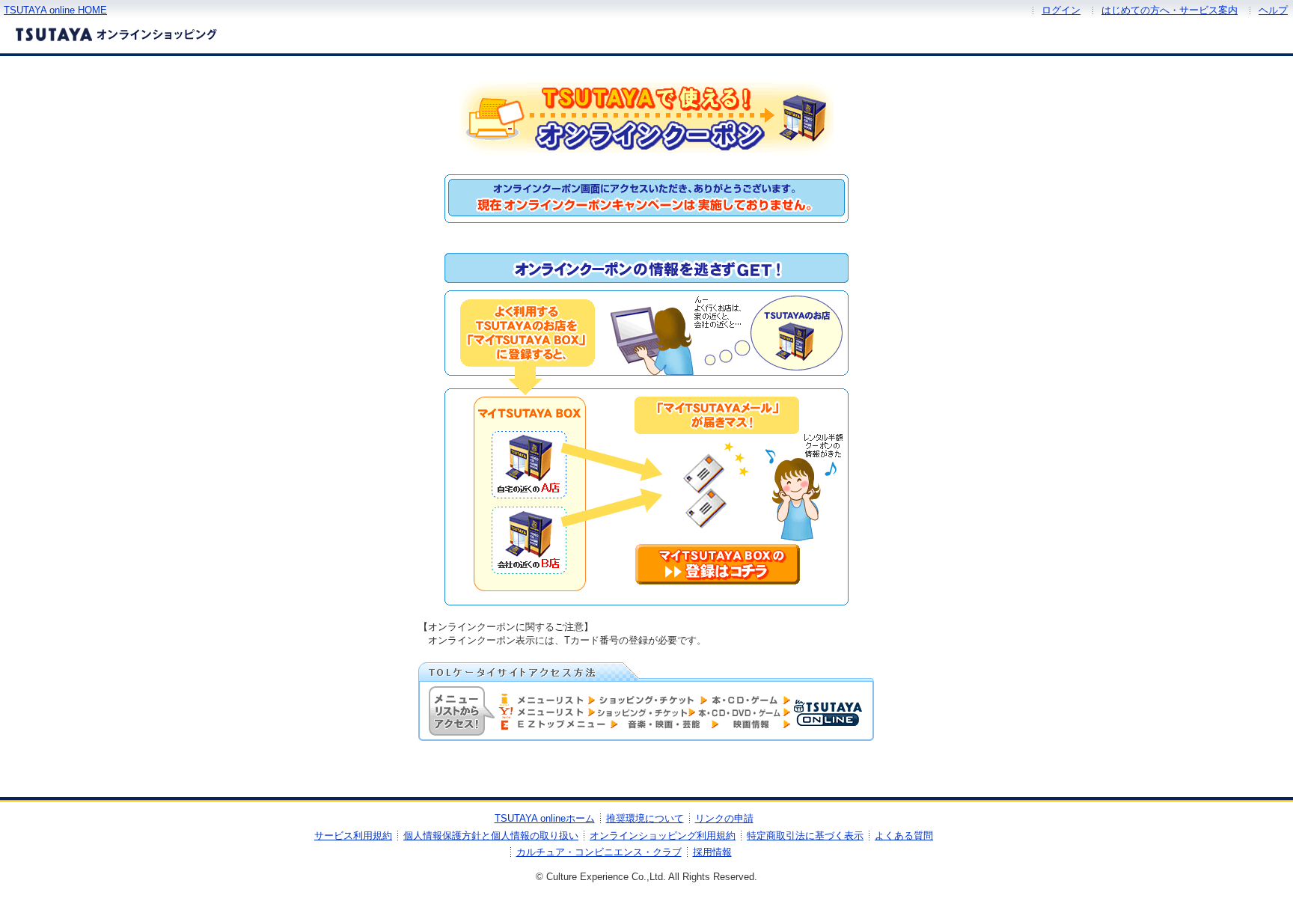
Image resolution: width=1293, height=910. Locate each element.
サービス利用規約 (353, 835)
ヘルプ (1273, 10)
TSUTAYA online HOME (55, 10)
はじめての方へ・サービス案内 (1169, 10)
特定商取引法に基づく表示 (805, 835)
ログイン (1061, 10)
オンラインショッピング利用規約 (663, 835)
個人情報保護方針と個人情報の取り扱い (490, 835)
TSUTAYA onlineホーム (545, 818)
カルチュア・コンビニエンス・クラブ (599, 852)
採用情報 (712, 852)
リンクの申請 (724, 818)
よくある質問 (904, 835)
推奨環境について (645, 818)
